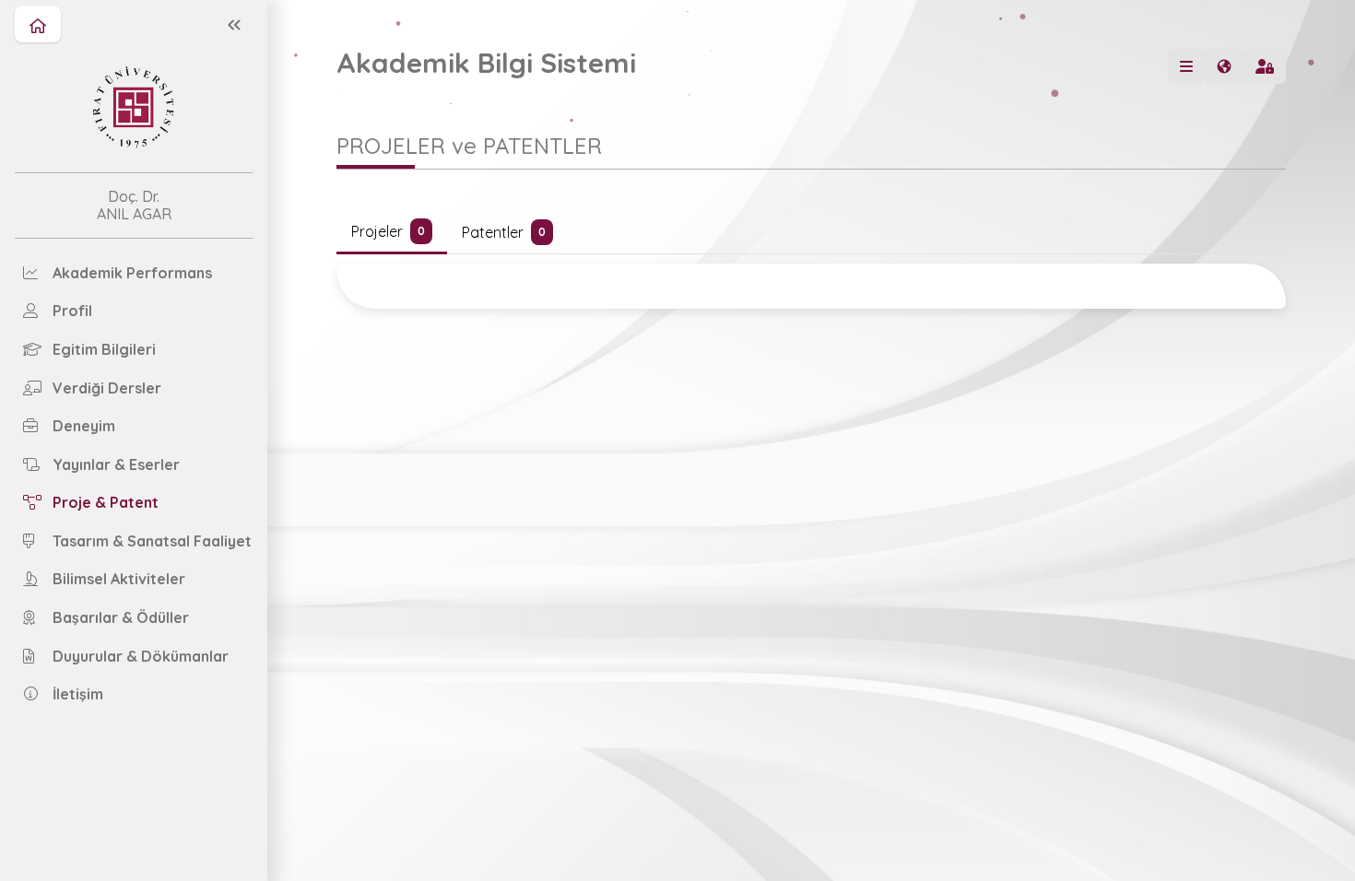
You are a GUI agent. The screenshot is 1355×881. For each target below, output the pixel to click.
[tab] (391, 232)
